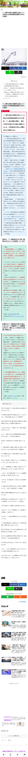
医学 (4, 577)
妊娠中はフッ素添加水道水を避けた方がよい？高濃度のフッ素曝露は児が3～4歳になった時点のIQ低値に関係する (14, 94)
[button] (18, 72)
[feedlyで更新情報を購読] (7, 596)
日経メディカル (12, 396)
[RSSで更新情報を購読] (20, 596)
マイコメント (7, 98)
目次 (12, 81)
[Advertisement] (14, 33)
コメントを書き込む (14, 735)
